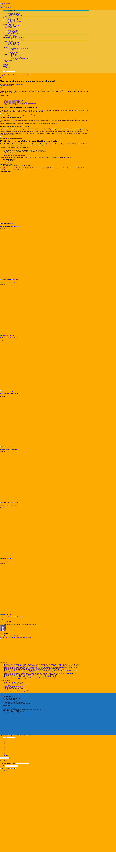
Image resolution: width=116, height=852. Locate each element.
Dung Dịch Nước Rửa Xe (14, 42)
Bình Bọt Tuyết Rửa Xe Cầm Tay (16, 37)
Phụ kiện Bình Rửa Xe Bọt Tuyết (16, 40)
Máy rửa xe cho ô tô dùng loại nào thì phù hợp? (14, 100)
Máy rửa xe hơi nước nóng (14, 21)
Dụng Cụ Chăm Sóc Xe (13, 44)
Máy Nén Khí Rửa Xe (10, 27)
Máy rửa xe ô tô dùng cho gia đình (14, 101)
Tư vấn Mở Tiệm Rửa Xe (14, 49)
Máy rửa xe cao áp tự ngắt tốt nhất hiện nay (9, 393)
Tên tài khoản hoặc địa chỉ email (8, 763)
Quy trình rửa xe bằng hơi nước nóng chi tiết (9, 226)
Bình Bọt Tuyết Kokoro (13, 36)
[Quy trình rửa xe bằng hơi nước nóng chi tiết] (7, 223)
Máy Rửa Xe (8, 16)
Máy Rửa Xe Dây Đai (13, 19)
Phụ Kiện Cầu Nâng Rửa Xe (15, 15)
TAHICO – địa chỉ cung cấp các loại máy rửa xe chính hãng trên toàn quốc (20, 103)
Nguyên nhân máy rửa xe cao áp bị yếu (8, 560)
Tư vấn (4, 66)
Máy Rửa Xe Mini (12, 20)
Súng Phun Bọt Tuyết (13, 38)
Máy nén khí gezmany (13, 29)
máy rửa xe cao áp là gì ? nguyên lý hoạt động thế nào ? (12, 616)
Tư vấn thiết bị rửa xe (13, 52)
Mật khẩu (2, 765)
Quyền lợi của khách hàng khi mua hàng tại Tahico (18, 104)
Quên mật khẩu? (4, 770)
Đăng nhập (13, 768)
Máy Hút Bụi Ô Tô (9, 24)
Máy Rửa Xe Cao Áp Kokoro (15, 18)
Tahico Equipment (18, 84)
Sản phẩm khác (9, 41)
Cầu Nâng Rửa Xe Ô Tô (14, 13)
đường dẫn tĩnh (32, 624)
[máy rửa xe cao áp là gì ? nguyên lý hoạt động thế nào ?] (6, 614)
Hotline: (5, 758)
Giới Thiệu (5, 65)
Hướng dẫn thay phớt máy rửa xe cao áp (8, 449)
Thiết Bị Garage (12, 46)
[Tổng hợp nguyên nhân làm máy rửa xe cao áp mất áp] (7, 335)
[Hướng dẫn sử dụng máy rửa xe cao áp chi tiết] (10, 502)
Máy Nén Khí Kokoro (13, 30)
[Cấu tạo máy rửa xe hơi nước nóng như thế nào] (9, 279)
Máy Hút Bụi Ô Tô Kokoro (14, 25)
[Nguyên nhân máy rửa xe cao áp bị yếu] (6, 558)
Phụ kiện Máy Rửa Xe (13, 22)
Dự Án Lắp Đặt (9, 60)
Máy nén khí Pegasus (13, 31)
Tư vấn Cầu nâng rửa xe (14, 51)
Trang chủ (5, 64)
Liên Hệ (7, 62)
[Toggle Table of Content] (1, 98)
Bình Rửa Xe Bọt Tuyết (16, 57)
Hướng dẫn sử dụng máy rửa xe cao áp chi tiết (9, 505)
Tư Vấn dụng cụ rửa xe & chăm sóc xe (20, 58)
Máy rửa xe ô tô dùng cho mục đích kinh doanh (17, 102)
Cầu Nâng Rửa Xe (9, 12)
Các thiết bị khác (15, 59)
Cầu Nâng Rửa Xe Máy (13, 14)
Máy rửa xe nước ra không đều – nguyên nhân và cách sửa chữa (15, 637)
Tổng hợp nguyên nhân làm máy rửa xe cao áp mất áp (11, 337)
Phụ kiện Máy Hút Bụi (13, 26)
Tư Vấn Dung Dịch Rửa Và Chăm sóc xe (18, 48)
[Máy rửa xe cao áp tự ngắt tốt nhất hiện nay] (7, 391)
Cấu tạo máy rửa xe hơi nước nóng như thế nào (10, 282)
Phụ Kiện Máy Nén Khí (13, 33)
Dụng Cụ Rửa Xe (12, 43)
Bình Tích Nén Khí (12, 32)
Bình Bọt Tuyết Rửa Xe (10, 35)
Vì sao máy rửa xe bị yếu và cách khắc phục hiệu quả (12, 636)
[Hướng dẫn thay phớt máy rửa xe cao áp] (7, 446)
